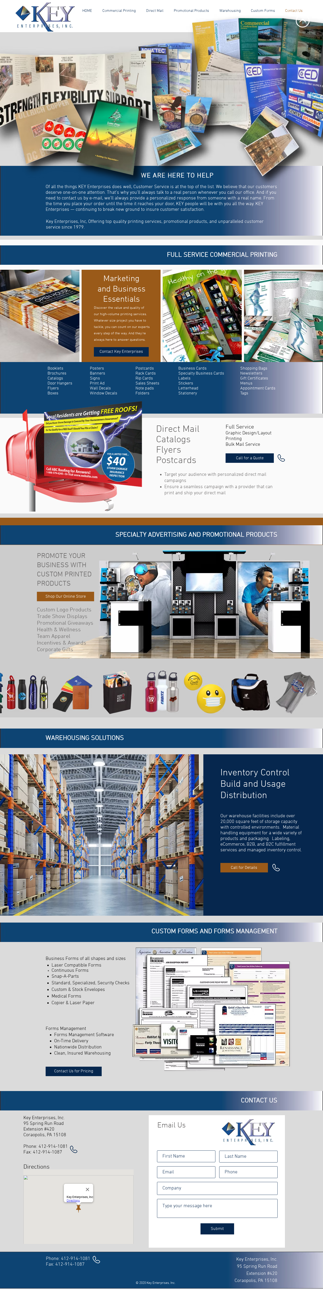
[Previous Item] (8, 692)
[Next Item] (315, 692)
